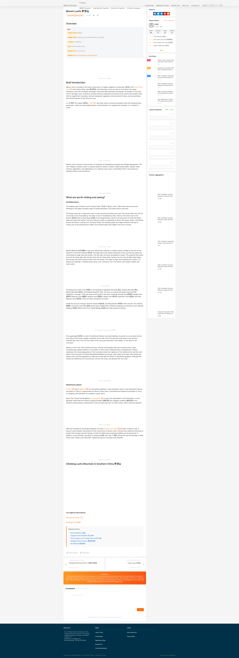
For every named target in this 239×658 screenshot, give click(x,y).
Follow (166, 20)
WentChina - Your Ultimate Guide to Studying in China (90, 655)
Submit (140, 609)
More (161, 50)
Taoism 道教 (70, 389)
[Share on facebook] (154, 13)
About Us (185, 5)
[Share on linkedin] (161, 13)
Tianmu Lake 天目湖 (133, 563)
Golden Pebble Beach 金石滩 (159, 45)
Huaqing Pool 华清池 (73, 522)
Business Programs (118, 8)
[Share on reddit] (168, 13)
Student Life (175, 5)
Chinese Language (133, 8)
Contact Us (195, 5)
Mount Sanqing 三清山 (78, 533)
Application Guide (162, 5)
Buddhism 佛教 (83, 389)
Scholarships (149, 5)
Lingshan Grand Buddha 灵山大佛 (81, 535)
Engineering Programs (101, 8)
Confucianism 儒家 (97, 398)
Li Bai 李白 (92, 103)
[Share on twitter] (158, 13)
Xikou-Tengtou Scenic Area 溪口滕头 (161, 42)
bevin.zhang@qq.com (74, 638)
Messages (171, 20)
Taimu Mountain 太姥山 (157, 36)
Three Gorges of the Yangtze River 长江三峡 (85, 538)
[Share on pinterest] (165, 13)
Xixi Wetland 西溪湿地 (77, 544)
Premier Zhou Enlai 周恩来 (113, 429)
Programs (82, 3)
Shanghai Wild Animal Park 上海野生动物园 (83, 563)
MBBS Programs (85, 8)
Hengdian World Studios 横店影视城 (82, 541)
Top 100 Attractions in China (75, 15)
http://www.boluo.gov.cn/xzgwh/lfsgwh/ (85, 55)
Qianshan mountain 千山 (74, 517)
